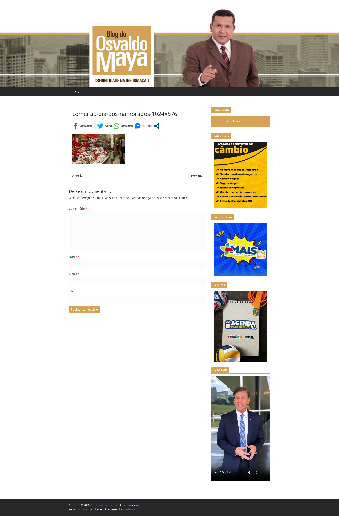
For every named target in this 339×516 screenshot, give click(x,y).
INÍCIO (75, 91)
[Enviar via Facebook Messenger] (143, 126)
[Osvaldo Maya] (169, 11)
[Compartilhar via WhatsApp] (123, 126)
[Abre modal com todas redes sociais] (157, 126)
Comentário (78, 209)
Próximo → (198, 176)
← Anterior (76, 176)
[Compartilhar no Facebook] (82, 126)
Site (71, 291)
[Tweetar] (104, 126)
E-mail (74, 274)
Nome (74, 257)
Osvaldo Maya (234, 121)
